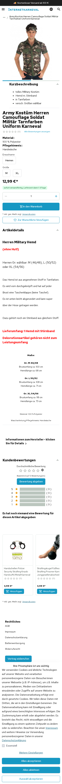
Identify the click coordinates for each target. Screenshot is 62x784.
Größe (6, 167)
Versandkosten (28, 214)
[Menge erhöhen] (56, 196)
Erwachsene (9, 154)
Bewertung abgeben (31, 481)
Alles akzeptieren (31, 761)
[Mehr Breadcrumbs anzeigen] (4, 17)
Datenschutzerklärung (14, 740)
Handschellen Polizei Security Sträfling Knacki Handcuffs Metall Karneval (17, 571)
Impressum (52, 728)
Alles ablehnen (31, 770)
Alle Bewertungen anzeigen (37, 131)
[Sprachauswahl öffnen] (51, 9)
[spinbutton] (31, 196)
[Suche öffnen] (59, 9)
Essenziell (11, 745)
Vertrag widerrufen (18, 658)
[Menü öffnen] (3, 9)
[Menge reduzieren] (6, 196)
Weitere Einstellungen (31, 752)
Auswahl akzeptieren (31, 778)
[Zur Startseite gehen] (23, 9)
